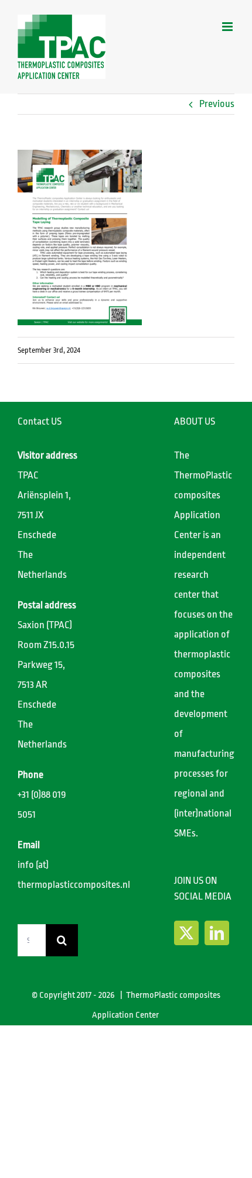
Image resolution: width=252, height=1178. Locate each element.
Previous (216, 103)
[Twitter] (186, 933)
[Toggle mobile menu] (228, 26)
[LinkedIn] (217, 933)
